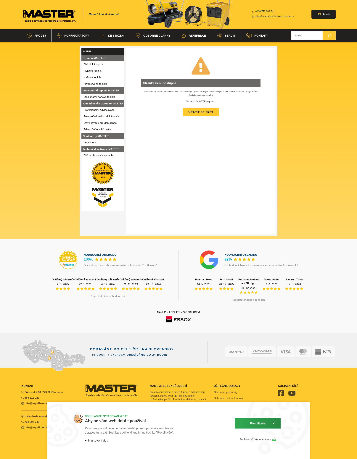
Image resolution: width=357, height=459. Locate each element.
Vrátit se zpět (200, 112)
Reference (197, 35)
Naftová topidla (92, 77)
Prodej (40, 35)
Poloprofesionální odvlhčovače (102, 116)
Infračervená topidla (95, 83)
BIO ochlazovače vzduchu (99, 155)
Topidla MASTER (93, 57)
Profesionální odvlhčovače (99, 109)
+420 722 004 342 (265, 11)
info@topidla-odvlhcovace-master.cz (275, 16)
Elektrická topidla (94, 64)
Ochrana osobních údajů (228, 398)
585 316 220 (32, 397)
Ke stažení (116, 35)
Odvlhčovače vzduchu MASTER (103, 103)
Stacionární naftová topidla (99, 96)
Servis (230, 35)
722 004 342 (32, 421)
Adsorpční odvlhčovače (97, 129)
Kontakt (261, 35)
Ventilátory (90, 142)
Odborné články (156, 35)
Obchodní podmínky (226, 392)
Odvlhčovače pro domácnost (100, 122)
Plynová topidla (93, 70)
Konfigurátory (76, 35)
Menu (87, 51)
